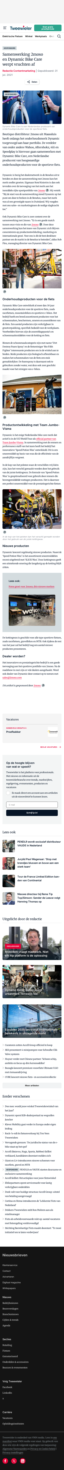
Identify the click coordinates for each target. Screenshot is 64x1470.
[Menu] (4, 28)
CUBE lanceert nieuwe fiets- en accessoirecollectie (30, 1077)
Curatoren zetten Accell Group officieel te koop (29, 1045)
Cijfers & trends (10, 1319)
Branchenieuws (10, 1314)
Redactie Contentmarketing (18, 70)
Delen (34, 82)
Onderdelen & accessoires (15, 1362)
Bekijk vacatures (48, 747)
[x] (14, 1461)
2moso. (37, 685)
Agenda (6, 1325)
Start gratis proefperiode (47, 28)
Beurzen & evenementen (14, 1367)
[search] (59, 36)
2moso (41, 190)
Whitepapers (9, 1288)
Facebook (7, 1387)
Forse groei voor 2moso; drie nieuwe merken (31, 586)
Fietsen (6, 1350)
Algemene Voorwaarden (14, 1448)
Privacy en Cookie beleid (42, 1448)
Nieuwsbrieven (14, 1255)
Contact (6, 1271)
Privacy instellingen (12, 1452)
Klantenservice (9, 1265)
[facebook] (5, 1461)
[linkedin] (22, 1461)
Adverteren (8, 1276)
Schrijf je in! (32, 812)
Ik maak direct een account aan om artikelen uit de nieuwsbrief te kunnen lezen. (35, 795)
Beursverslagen (10, 1308)
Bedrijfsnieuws (10, 1303)
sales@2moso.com (12, 677)
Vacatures (7, 1418)
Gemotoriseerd (10, 1356)
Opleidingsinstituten (13, 1423)
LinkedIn (7, 1392)
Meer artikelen (32, 1085)
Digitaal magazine (11, 1282)
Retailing (7, 1345)
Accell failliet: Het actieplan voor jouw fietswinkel (30, 1178)
